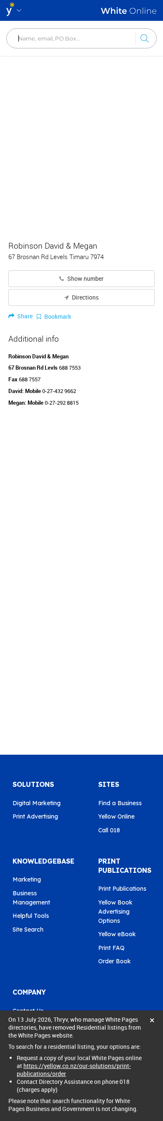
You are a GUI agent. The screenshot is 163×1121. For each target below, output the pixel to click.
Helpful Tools (31, 915)
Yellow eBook (117, 934)
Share (24, 316)
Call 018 (109, 830)
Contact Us (28, 1011)
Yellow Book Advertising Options (115, 912)
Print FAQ (111, 948)
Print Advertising (35, 816)
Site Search (28, 929)
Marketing (27, 879)
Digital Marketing (37, 803)
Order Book (114, 961)
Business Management (31, 897)
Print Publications (122, 888)
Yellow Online (116, 816)
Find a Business (120, 803)
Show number (85, 278)
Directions (85, 297)
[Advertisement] (81, 144)
